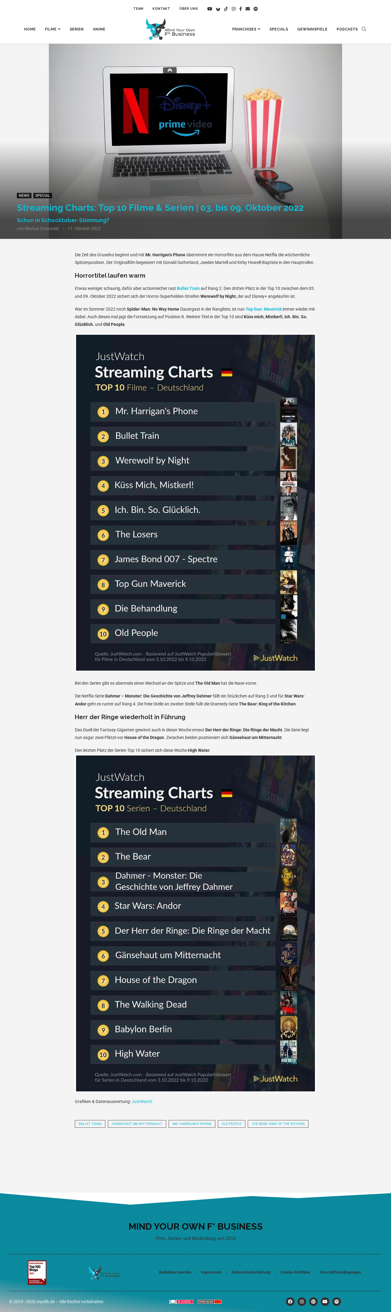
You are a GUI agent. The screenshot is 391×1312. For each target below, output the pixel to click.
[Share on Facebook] (112, 1149)
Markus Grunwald (42, 228)
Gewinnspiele (312, 29)
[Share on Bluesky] (216, 1149)
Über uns (188, 9)
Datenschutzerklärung (251, 1272)
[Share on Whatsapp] (154, 1149)
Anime (99, 29)
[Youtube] (210, 8)
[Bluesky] (218, 8)
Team (138, 9)
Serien (77, 29)
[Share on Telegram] (175, 1149)
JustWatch (142, 1101)
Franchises (244, 29)
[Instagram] (234, 8)
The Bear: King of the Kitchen (278, 1124)
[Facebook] (240, 8)
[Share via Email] (258, 1149)
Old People (231, 1124)
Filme (51, 29)
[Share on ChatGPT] (237, 1149)
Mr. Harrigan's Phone (192, 1124)
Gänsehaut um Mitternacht (137, 1124)
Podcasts (347, 29)
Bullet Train (188, 288)
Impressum (211, 1272)
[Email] (247, 8)
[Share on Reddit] (133, 1149)
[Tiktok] (226, 8)
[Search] (364, 29)
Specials (278, 29)
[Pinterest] (313, 1301)
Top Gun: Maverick (264, 309)
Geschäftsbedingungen (340, 1272)
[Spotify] (255, 8)
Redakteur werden (175, 1272)
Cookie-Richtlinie (295, 1272)
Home (30, 29)
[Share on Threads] (195, 1149)
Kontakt (161, 9)
